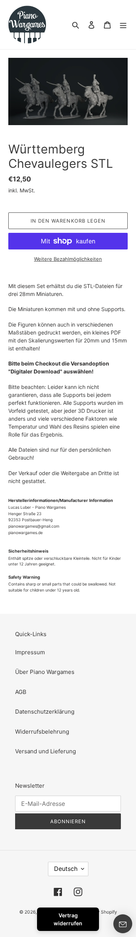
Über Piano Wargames (44, 671)
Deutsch (65, 868)
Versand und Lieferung (45, 751)
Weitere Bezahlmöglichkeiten (68, 259)
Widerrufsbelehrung (42, 731)
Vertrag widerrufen (68, 919)
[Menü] (123, 25)
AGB (20, 691)
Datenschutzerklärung (44, 711)
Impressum (30, 652)
